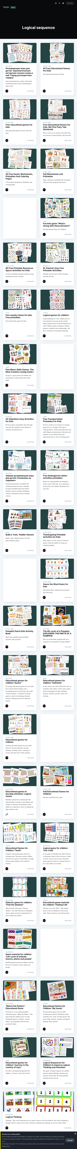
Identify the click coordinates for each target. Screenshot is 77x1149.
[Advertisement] (19, 217)
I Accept (70, 1140)
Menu (13, 7)
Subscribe (70, 3)
